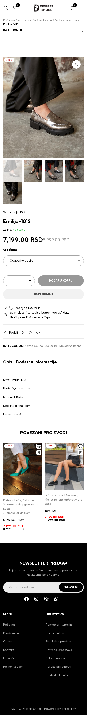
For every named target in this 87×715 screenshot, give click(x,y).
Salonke (28, 500)
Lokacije (8, 658)
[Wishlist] (22, 307)
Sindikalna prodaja (58, 641)
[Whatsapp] (58, 601)
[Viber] (48, 601)
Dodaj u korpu (61, 280)
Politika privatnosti (58, 666)
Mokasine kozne (66, 20)
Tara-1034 (51, 511)
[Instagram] (38, 601)
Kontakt (8, 650)
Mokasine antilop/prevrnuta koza (63, 502)
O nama (8, 641)
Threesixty (69, 709)
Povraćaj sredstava (59, 650)
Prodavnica (11, 633)
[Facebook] (28, 601)
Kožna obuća (27, 20)
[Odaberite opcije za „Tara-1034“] (80, 452)
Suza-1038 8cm (14, 520)
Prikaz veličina (55, 658)
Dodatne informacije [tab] (36, 361)
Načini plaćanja (56, 633)
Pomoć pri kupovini (59, 624)
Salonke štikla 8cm (18, 513)
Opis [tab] (7, 361)
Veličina (10, 250)
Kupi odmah (43, 294)
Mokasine (45, 20)
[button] (76, 64)
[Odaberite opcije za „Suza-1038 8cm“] (38, 452)
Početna (9, 20)
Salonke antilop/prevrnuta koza (20, 506)
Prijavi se (71, 587)
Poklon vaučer (13, 666)
